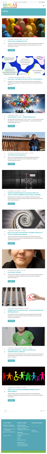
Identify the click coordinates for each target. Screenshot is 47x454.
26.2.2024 (24, 230)
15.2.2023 (24, 387)
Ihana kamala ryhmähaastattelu (18, 41)
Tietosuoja (33, 430)
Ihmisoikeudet (17, 153)
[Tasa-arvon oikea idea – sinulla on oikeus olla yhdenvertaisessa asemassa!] (23, 336)
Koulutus (18, 77)
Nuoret (18, 39)
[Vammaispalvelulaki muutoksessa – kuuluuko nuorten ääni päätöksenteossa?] (23, 296)
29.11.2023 (24, 270)
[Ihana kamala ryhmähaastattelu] (23, 27)
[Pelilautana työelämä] (23, 258)
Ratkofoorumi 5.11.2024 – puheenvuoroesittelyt (22, 117)
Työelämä (20, 39)
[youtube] (42, 426)
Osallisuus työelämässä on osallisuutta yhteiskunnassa (25, 79)
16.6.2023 (27, 308)
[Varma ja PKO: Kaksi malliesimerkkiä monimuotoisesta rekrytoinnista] (23, 376)
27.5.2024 (31, 153)
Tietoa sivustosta (34, 431)
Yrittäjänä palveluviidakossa (17, 155)
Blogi (15, 39)
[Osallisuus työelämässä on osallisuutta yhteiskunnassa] (23, 65)
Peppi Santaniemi (11, 39)
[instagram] (35, 426)
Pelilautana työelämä (14, 272)
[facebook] (32, 426)
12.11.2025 (26, 39)
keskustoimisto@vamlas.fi (10, 431)
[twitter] (38, 426)
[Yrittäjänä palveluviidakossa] (23, 141)
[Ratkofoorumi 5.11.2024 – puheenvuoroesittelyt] (23, 103)
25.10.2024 (22, 115)
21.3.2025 (28, 77)
